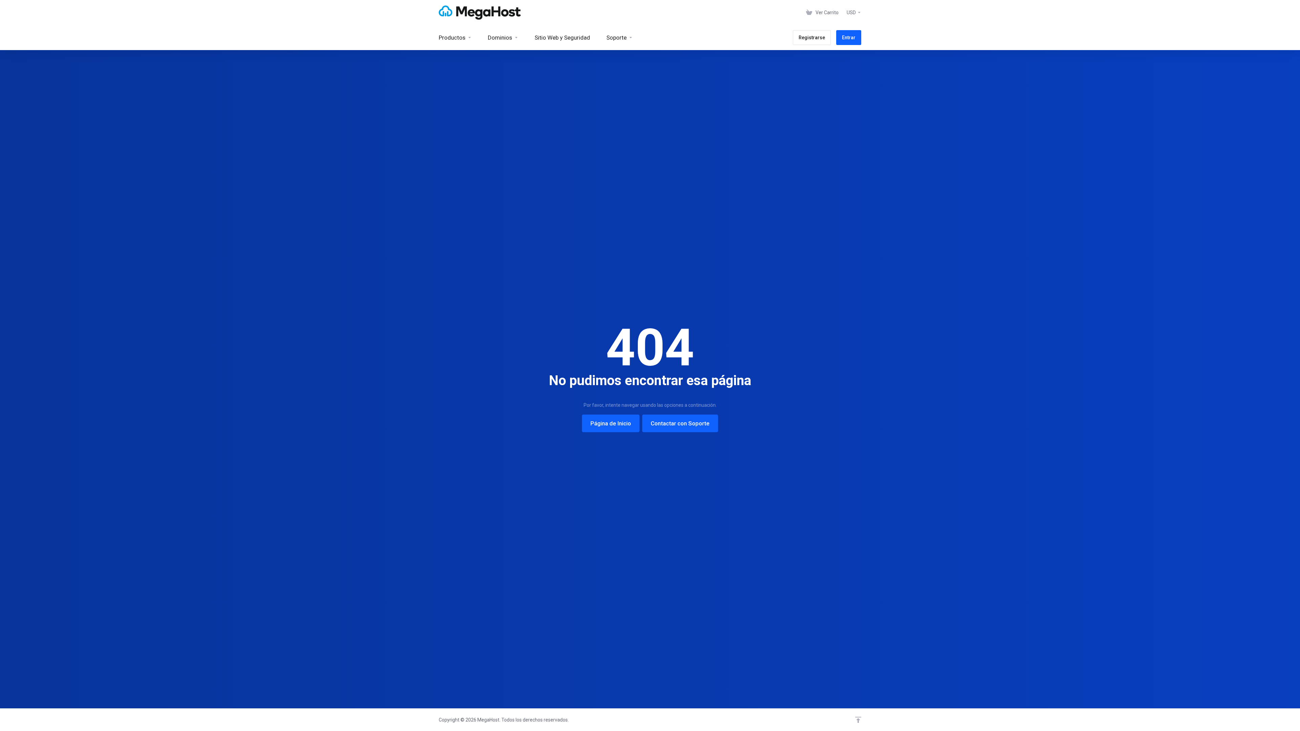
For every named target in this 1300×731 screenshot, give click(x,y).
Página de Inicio (610, 423)
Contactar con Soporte (680, 423)
